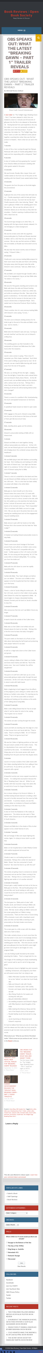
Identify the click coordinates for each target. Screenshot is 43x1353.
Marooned (11, 1259)
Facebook (9, 1280)
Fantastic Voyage (14, 1256)
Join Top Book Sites (13, 1289)
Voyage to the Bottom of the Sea (19, 1242)
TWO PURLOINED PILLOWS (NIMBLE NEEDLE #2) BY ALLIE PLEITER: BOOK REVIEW (20, 1314)
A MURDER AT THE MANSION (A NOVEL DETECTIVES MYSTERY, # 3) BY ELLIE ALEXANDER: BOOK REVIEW (21, 1322)
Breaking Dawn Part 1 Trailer (18, 1111)
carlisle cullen (30, 1111)
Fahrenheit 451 (13, 1252)
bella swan (7, 1111)
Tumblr (8, 1295)
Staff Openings (12, 1196)
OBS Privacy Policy (12, 1292)
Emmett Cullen (24, 1112)
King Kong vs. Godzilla (16, 1249)
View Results (21, 1266)
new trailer (9, 115)
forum (10, 1041)
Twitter (8, 1298)
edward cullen (16, 1112)
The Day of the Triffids (16, 1246)
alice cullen (33, 1109)
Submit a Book (12, 1193)
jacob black (13, 1114)
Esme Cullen (32, 1112)
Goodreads (10, 1283)
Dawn (25, 71)
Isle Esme (6, 1114)
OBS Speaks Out (20, 1109)
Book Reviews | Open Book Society (21, 13)
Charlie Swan (7, 1112)
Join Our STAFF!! (12, 1286)
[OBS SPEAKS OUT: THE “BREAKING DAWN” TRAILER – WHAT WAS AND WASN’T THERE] (28, 1061)
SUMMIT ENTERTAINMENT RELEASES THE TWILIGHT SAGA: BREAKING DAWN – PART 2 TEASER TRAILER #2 (11, 1090)
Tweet (40, 1352)
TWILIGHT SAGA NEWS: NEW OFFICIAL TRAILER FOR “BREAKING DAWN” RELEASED (10, 1062)
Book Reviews (12, 1199)
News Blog (12, 1109)
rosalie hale (20, 1114)
